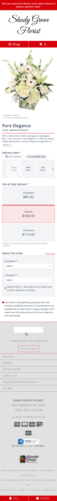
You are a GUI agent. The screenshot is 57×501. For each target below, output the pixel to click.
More (6, 144)
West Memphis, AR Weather (15, 480)
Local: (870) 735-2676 (28, 410)
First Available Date (36, 156)
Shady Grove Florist (28, 25)
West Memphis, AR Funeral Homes (19, 470)
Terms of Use (49, 490)
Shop (16, 44)
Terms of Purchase (29, 490)
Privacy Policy (8, 490)
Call (15, 498)
